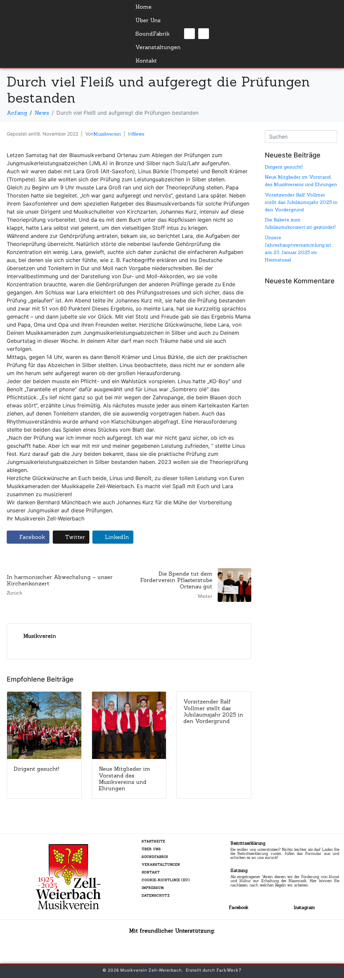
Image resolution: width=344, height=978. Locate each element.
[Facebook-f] (189, 33)
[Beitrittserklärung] (218, 851)
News (138, 134)
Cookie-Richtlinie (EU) (166, 880)
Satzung (239, 870)
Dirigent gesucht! (284, 167)
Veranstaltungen (158, 47)
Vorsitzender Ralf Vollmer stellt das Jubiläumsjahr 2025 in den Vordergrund (301, 202)
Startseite (153, 841)
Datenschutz (156, 895)
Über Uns (148, 20)
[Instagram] (203, 33)
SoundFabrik (152, 33)
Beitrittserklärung (247, 843)
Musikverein (107, 134)
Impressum (153, 887)
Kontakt (146, 60)
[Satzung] (218, 878)
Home (143, 6)
